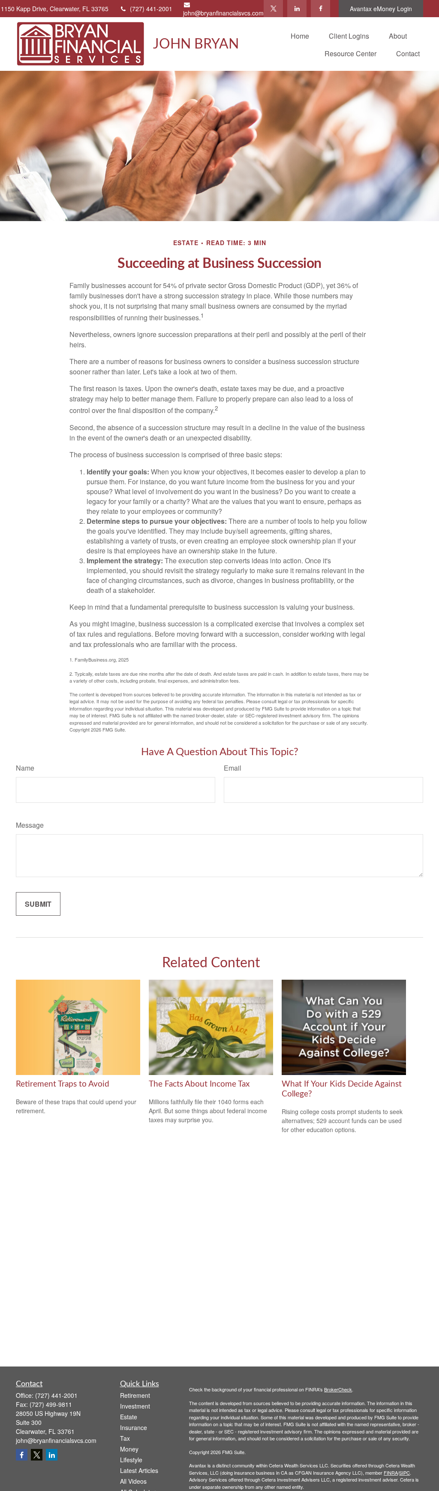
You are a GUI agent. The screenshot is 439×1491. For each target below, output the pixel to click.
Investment (135, 1406)
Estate (128, 1416)
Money (129, 1449)
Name (25, 768)
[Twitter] (273, 8)
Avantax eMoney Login (381, 8)
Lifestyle (131, 1459)
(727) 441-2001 (151, 8)
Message (30, 825)
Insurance (133, 1427)
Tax (125, 1438)
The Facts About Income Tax (199, 1084)
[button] (300, 35)
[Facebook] (320, 8)
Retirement (135, 1395)
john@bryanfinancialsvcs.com (223, 13)
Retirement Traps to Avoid (62, 1084)
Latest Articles (139, 1470)
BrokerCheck (338, 1389)
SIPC (404, 1472)
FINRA (391, 1472)
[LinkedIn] (297, 8)
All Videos (133, 1481)
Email (232, 768)
